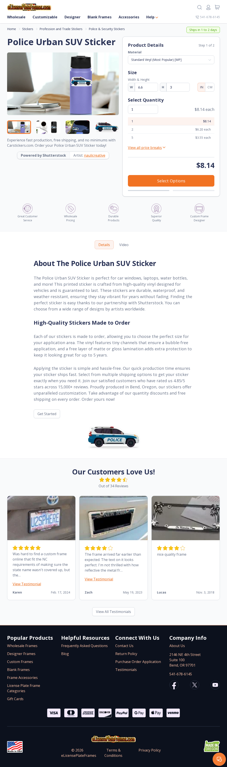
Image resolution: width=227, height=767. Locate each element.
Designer (72, 17)
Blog (65, 653)
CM (209, 87)
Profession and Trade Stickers (60, 29)
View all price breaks (145, 147)
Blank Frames (100, 17)
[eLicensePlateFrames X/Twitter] (194, 685)
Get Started (46, 413)
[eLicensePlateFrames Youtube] (215, 685)
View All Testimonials (113, 611)
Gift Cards (15, 698)
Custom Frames (20, 661)
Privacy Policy (150, 750)
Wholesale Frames (22, 645)
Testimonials (126, 669)
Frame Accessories (22, 677)
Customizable (45, 17)
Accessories (129, 17)
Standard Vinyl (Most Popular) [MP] (156, 60)
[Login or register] (208, 7)
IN (201, 87)
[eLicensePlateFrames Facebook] (174, 685)
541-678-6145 (210, 17)
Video (124, 244)
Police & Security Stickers (107, 29)
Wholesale (16, 17)
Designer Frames (21, 653)
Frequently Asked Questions (84, 645)
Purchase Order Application (138, 661)
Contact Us (124, 645)
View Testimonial (27, 584)
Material (134, 52)
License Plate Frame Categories (23, 688)
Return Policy (126, 653)
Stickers (27, 29)
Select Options (171, 180)
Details (104, 244)
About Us (177, 645)
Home (11, 29)
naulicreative (94, 155)
